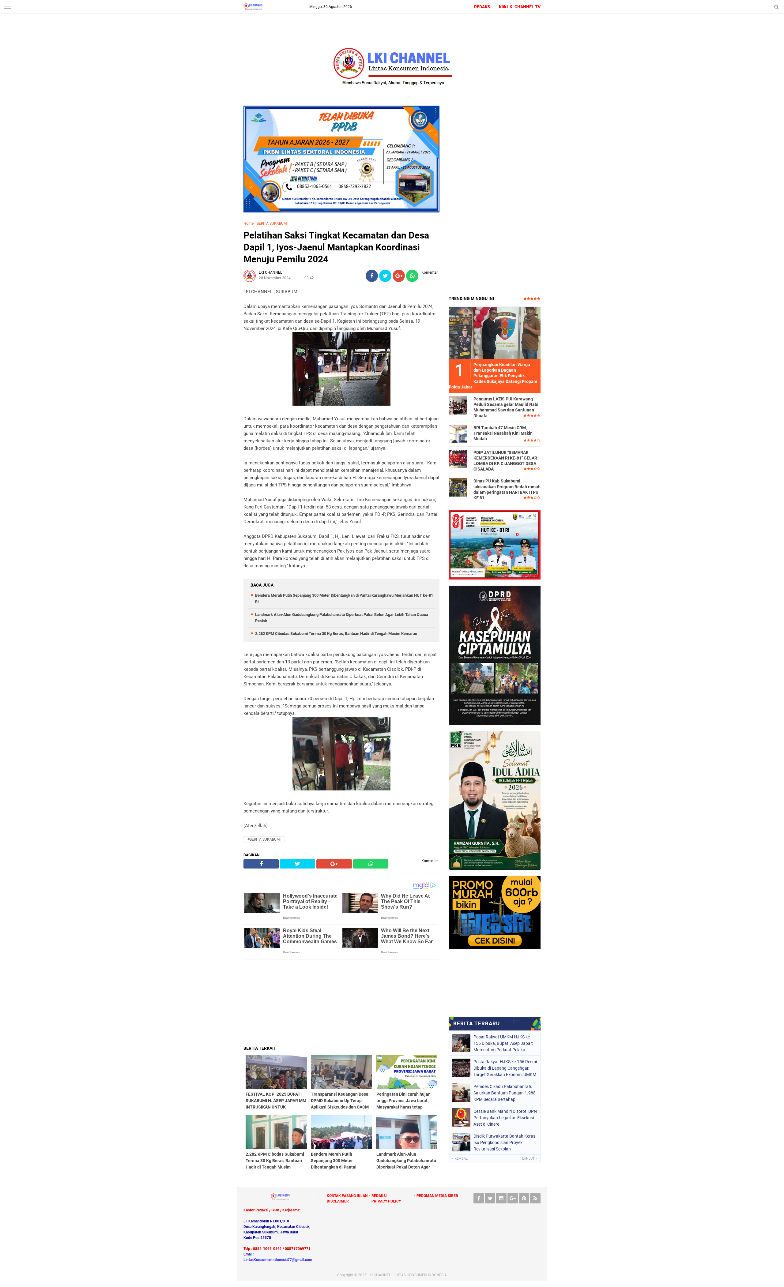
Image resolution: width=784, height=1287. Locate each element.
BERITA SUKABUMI (272, 223)
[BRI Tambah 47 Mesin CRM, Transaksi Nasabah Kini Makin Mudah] (458, 434)
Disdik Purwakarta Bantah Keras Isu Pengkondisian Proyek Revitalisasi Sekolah (504, 1142)
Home (248, 223)
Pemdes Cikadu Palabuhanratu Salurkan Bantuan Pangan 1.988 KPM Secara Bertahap (504, 1093)
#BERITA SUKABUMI (264, 839)
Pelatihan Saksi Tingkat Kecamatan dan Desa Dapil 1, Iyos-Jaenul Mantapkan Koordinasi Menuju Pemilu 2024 (336, 247)
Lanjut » (529, 1159)
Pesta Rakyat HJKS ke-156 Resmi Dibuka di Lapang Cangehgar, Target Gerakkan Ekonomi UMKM (505, 1068)
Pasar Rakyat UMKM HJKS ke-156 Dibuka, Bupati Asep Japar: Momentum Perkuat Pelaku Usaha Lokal (503, 1043)
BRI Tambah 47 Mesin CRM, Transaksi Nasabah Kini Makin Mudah (503, 433)
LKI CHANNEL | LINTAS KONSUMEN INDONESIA (407, 1275)
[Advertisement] (341, 1002)
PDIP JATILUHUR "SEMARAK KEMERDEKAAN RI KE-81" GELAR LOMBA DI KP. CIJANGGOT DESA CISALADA (505, 461)
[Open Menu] (7, 7)
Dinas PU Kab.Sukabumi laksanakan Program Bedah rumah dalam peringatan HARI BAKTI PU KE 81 (507, 489)
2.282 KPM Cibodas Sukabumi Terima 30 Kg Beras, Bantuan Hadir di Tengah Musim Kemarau (336, 633)
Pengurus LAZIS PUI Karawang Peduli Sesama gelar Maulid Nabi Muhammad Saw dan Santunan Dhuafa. (505, 407)
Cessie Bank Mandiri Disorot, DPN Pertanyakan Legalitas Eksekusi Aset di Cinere (505, 1118)
